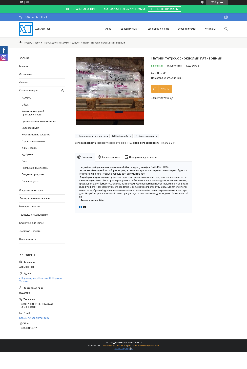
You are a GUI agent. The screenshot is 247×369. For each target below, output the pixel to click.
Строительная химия (33, 141)
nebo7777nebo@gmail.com (34, 318)
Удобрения (28, 154)
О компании (25, 74)
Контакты (210, 28)
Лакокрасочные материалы (34, 198)
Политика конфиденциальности (143, 345)
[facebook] (80, 207)
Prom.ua (138, 342)
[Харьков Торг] (26, 29)
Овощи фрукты (30, 181)
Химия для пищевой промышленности (33, 113)
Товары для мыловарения (33, 214)
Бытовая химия (30, 128)
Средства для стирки (31, 190)
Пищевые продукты (33, 174)
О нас (108, 28)
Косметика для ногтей (31, 223)
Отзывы (23, 82)
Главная (23, 66)
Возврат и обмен (187, 28)
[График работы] (226, 17)
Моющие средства (29, 206)
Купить (165, 88)
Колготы (26, 98)
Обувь (25, 104)
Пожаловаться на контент (114, 345)
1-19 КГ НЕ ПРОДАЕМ (164, 9)
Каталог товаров (28, 90)
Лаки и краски (29, 148)
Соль (24, 161)
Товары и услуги (128, 28)
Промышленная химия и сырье (62, 42)
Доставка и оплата (158, 28)
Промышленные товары (35, 168)
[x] (84, 207)
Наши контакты (27, 239)
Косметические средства (36, 134)
